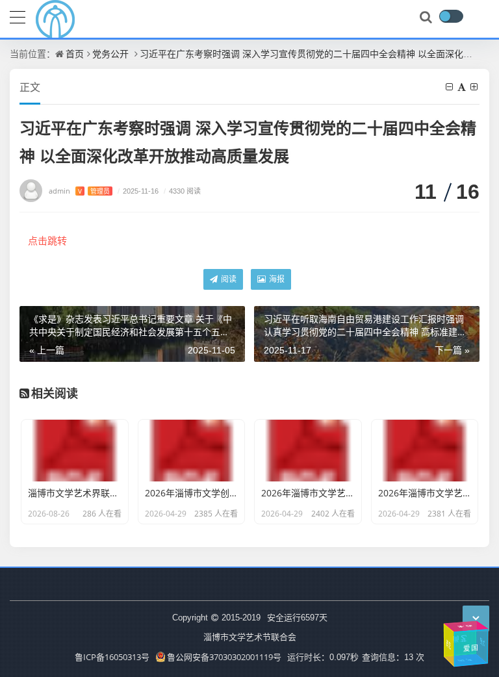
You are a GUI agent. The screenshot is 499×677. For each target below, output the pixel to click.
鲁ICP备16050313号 (112, 657)
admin (79, 191)
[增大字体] (475, 87)
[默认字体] (462, 87)
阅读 (228, 279)
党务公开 (110, 53)
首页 (75, 53)
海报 (276, 279)
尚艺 (462, 638)
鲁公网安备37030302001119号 (224, 657)
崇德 (466, 626)
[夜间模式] (451, 16)
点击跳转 (47, 240)
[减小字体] (450, 87)
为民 (483, 643)
